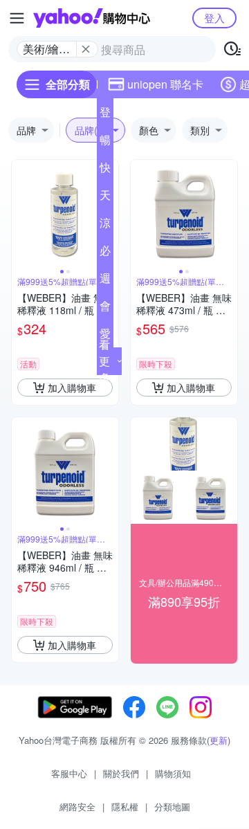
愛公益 (105, 336)
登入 (214, 17)
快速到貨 (105, 170)
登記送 (105, 115)
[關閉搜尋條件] (86, 49)
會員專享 (105, 309)
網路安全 (77, 806)
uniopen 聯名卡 (165, 84)
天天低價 (105, 198)
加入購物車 (72, 387)
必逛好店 (105, 253)
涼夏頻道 (105, 226)
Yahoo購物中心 (91, 18)
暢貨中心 (105, 142)
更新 (219, 740)
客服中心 (69, 773)
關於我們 (121, 773)
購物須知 (173, 773)
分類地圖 (172, 806)
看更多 (104, 360)
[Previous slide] (21, 213)
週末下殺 (105, 281)
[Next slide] (228, 213)
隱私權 (124, 806)
